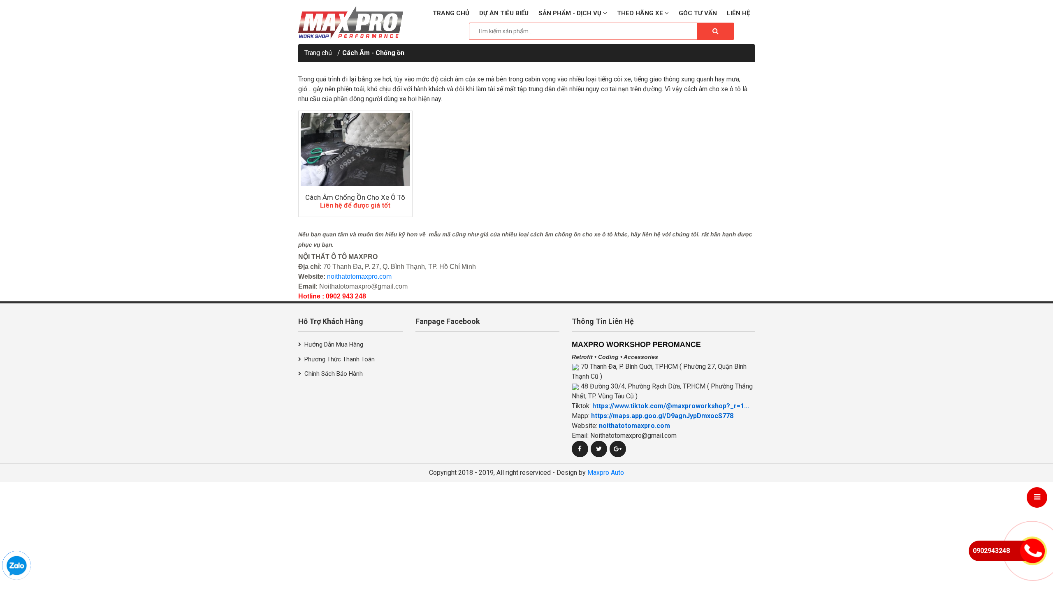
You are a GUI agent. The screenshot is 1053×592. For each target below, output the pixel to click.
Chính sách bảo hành (333, 373)
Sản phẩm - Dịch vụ (570, 13)
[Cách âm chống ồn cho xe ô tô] (355, 149)
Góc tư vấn (698, 13)
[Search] (715, 31)
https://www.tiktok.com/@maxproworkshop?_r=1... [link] (670, 406)
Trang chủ (451, 13)
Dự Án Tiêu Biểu (504, 13)
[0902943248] (16, 565)
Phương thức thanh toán (339, 359)
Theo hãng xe (641, 13)
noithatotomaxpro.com (359, 276)
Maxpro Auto (605, 472)
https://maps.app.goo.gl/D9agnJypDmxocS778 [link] (662, 416)
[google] (618, 449)
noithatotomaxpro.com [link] (634, 426)
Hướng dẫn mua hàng (333, 344)
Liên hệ (738, 13)
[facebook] (580, 449)
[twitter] (599, 449)
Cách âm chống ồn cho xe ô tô (355, 197)
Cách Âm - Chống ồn (373, 53)
